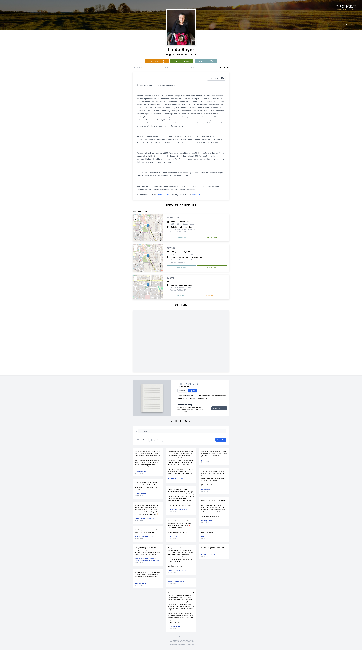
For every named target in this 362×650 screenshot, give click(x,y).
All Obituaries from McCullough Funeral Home (346, 13)
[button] (148, 226)
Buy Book (192, 391)
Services (167, 68)
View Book (182, 391)
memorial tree (163, 194)
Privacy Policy (175, 641)
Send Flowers (211, 295)
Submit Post (221, 440)
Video (194, 68)
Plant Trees (212, 237)
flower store (196, 194)
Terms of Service (186, 641)
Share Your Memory (219, 408)
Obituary (137, 68)
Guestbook (223, 68)
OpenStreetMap (183, 644)
